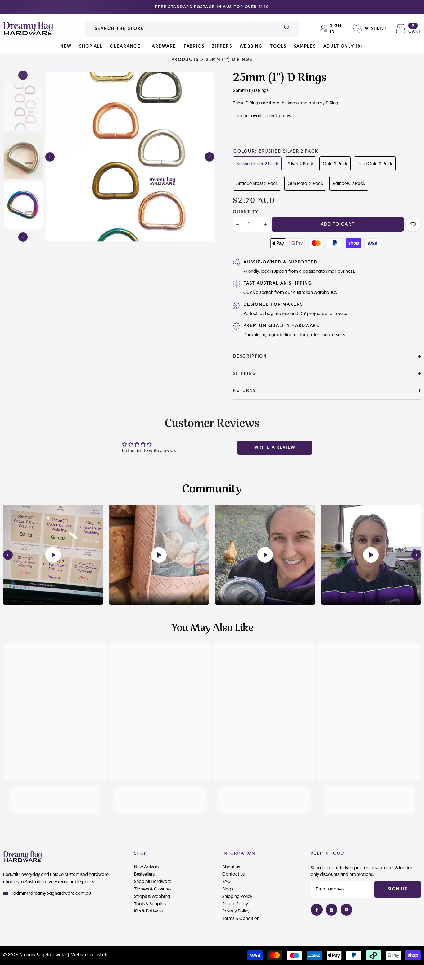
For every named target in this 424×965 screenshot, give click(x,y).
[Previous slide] (8, 555)
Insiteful (101, 955)
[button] (50, 157)
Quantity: (246, 212)
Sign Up (398, 889)
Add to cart (337, 224)
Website (79, 955)
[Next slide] (416, 555)
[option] (212, 7)
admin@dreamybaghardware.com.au (52, 893)
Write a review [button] (275, 447)
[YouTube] (346, 910)
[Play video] (53, 555)
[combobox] (180, 29)
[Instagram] (331, 910)
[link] (413, 224)
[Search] (192, 29)
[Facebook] (317, 910)
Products (184, 59)
